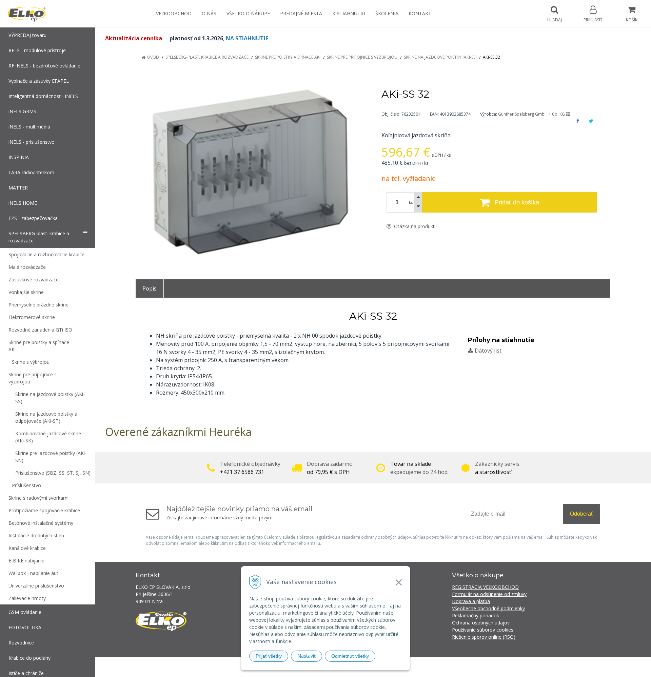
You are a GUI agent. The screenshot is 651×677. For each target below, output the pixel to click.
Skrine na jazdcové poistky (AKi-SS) (440, 57)
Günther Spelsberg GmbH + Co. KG (532, 114)
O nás (209, 13)
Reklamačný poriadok (475, 615)
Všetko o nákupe (248, 13)
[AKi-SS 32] (250, 172)
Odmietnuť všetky (350, 656)
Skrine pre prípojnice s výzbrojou (362, 57)
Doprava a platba (471, 601)
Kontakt (420, 13)
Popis (149, 288)
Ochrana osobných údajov (481, 622)
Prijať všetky (269, 656)
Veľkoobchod (174, 13)
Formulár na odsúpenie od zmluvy (489, 594)
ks (411, 202)
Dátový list (488, 350)
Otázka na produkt (414, 226)
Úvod (153, 57)
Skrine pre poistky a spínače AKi (287, 57)
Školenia (386, 13)
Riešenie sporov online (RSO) (483, 637)
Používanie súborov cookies (482, 629)
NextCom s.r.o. (447, 667)
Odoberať (581, 514)
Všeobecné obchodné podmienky (488, 608)
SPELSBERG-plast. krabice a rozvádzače (207, 57)
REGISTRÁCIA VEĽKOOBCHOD (485, 587)
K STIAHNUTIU (348, 13)
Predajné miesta (301, 13)
